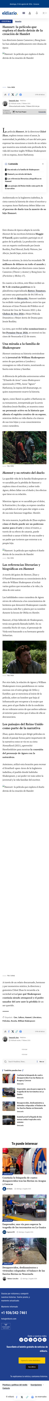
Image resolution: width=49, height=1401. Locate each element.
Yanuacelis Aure (14, 101)
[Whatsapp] (44, 1340)
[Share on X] (12, 95)
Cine (15, 1017)
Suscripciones (36, 1385)
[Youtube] (35, 1340)
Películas (6, 1021)
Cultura (6, 21)
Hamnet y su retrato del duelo (20, 174)
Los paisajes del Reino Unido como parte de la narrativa (24, 187)
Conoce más (42, 112)
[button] (24, 13)
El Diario (9, 1189)
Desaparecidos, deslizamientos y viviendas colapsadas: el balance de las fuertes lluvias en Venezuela (31, 1105)
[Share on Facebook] (9, 95)
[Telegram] (40, 1340)
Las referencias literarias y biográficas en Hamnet (23, 180)
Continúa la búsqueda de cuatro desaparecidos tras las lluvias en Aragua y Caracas (30, 1077)
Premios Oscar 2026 (17, 332)
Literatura (37, 1017)
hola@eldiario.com (8, 1319)
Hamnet (28, 1017)
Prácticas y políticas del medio (15, 1385)
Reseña (18, 21)
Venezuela (20, 1084)
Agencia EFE (11, 1232)
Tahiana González (12, 1279)
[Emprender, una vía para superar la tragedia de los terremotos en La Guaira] (9, 1092)
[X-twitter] (31, 1340)
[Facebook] (26, 1340)
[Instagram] (21, 1340)
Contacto (6, 1388)
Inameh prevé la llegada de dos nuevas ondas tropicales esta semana (29, 1119)
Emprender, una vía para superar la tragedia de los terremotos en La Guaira (31, 1091)
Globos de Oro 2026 (13, 313)
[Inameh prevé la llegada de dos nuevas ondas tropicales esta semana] (9, 1120)
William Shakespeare (26, 1021)
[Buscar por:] (22, 1061)
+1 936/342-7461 (14, 1313)
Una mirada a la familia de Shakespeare (23, 170)
